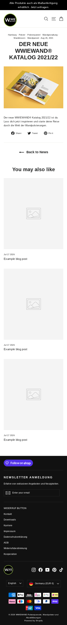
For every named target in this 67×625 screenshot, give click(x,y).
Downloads (10, 519)
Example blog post (15, 258)
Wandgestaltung (50, 35)
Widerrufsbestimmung (15, 548)
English (12, 583)
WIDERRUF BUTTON (15, 508)
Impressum (9, 531)
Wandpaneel (33, 38)
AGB (6, 542)
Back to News (36, 152)
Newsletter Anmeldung (28, 477)
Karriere (8, 525)
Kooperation (10, 554)
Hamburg (12, 35)
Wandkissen (19, 38)
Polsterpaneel (33, 35)
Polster (22, 35)
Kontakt (8, 514)
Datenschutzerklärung (15, 537)
